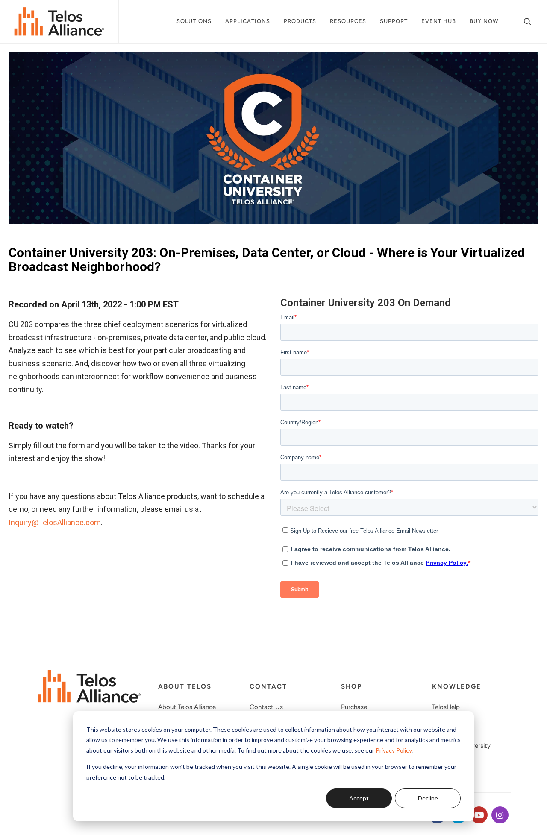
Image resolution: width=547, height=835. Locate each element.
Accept (359, 798)
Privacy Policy (394, 750)
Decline (428, 798)
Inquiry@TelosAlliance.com (55, 522)
